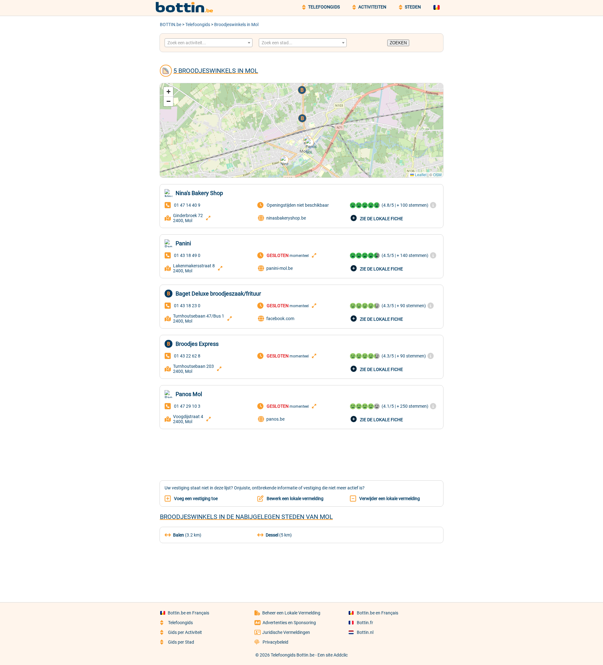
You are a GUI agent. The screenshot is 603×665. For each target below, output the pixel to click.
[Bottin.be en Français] (437, 7)
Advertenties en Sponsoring (289, 622)
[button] (285, 160)
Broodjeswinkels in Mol (236, 24)
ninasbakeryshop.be (286, 218)
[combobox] (209, 42)
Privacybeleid (275, 642)
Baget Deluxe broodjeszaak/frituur (218, 293)
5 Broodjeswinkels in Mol (215, 70)
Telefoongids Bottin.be (292, 654)
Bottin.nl (365, 632)
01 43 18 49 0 (187, 255)
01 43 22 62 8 (187, 355)
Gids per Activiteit (185, 632)
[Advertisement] (301, 451)
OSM (437, 174)
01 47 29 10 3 (187, 406)
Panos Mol (189, 394)
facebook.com (280, 318)
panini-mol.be (279, 268)
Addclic (341, 654)
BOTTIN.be (170, 24)
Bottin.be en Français (188, 612)
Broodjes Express (197, 344)
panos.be (275, 419)
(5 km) (279, 534)
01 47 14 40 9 (187, 205)
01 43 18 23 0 (187, 305)
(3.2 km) (187, 534)
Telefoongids (197, 24)
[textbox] (208, 43)
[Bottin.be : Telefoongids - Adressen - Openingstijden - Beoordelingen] (186, 11)
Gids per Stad (181, 642)
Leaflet (420, 174)
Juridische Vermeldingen (286, 632)
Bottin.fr (365, 622)
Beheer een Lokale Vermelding (291, 612)
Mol (326, 517)
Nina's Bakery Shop (199, 193)
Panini (183, 243)
